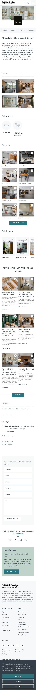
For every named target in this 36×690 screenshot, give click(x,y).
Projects (22, 30)
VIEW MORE (18, 395)
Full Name (9, 469)
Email (7, 475)
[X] (8, 645)
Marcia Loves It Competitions (22, 623)
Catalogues (5, 622)
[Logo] (13, 2)
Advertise (20, 620)
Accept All (18, 676)
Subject (8, 494)
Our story (20, 612)
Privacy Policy (22, 635)
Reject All (18, 686)
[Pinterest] (22, 645)
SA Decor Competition (24, 627)
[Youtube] (17, 645)
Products (4, 614)
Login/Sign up (6, 630)
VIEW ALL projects (18, 222)
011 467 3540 (9, 442)
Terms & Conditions (23, 632)
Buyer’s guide (22, 614)
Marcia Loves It (6, 625)
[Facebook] (4, 645)
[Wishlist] (28, 2)
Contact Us (21, 617)
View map (8, 436)
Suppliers (4, 612)
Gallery (13, 30)
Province (8, 488)
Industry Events (22, 629)
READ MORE (11, 571)
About (5, 30)
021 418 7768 (19, 649)
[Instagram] (13, 645)
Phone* (8, 482)
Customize (18, 681)
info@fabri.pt (9, 444)
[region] (18, 675)
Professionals (5, 617)
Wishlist (4, 628)
